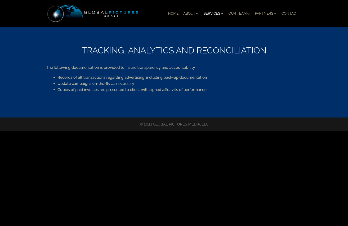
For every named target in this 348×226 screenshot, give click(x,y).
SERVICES (212, 13)
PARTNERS (264, 13)
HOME (173, 13)
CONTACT (289, 13)
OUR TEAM (237, 13)
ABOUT (189, 13)
